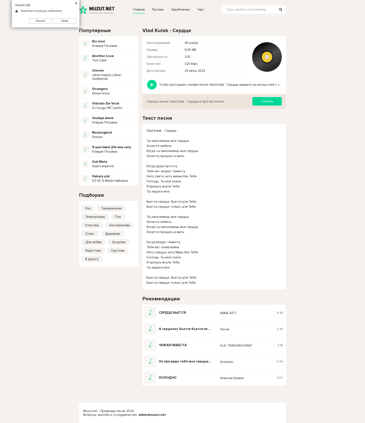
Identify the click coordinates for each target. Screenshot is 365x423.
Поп (118, 217)
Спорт (89, 234)
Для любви (93, 242)
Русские (158, 9)
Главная (139, 9)
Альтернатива (119, 225)
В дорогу (91, 259)
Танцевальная (111, 208)
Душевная (112, 234)
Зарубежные (180, 9)
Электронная (95, 217)
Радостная (93, 250)
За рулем (118, 242)
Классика (92, 225)
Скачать (267, 101)
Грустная (117, 250)
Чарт (200, 9)
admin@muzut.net (152, 415)
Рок (87, 208)
